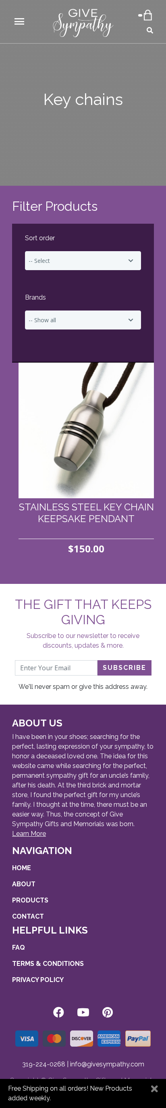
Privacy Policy (38, 980)
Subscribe (124, 668)
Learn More (29, 833)
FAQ (18, 947)
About (23, 884)
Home (21, 868)
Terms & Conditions (48, 963)
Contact (28, 916)
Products (30, 900)
